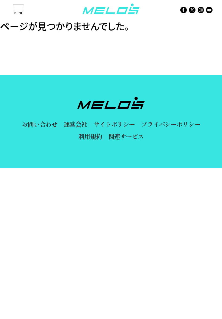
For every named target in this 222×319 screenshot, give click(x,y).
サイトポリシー (114, 124)
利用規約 (90, 136)
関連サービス (126, 136)
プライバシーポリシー (170, 124)
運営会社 (75, 124)
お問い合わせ (39, 124)
